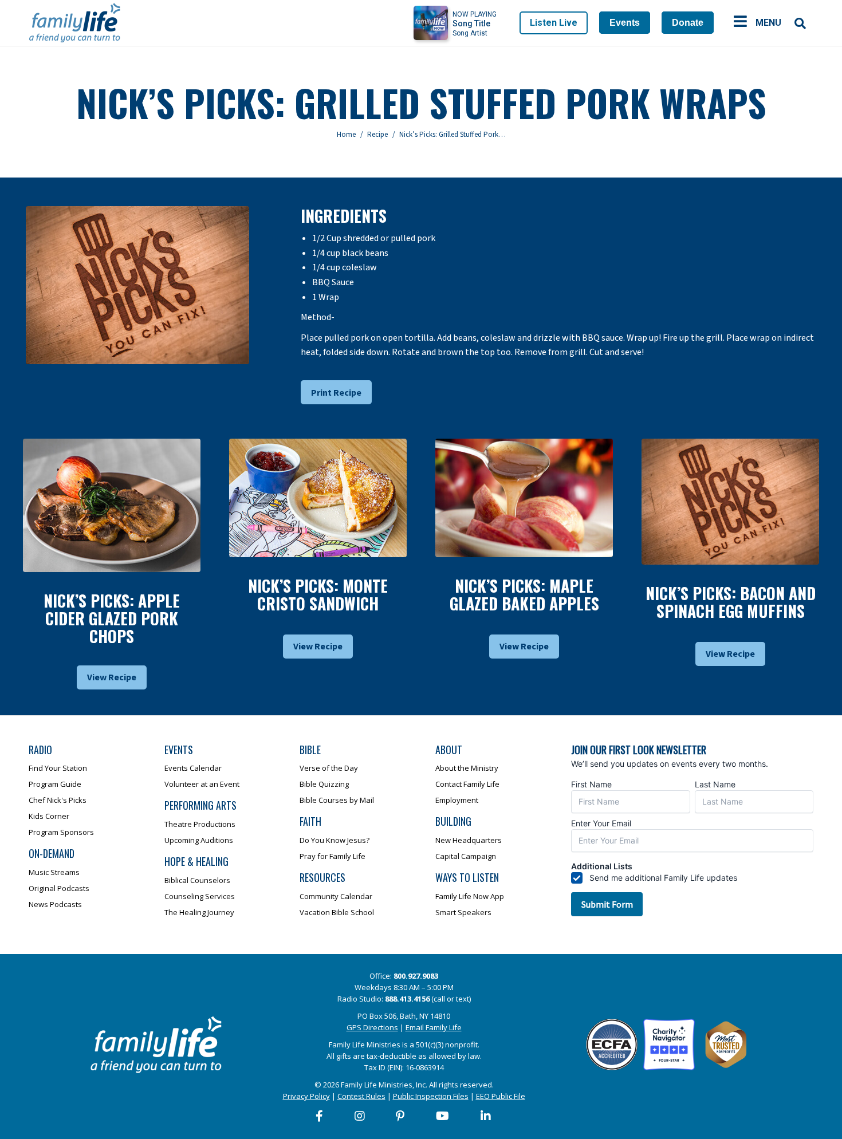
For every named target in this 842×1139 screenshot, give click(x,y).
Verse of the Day (329, 768)
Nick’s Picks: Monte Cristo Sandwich (318, 594)
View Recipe (111, 677)
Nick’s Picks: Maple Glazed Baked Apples (524, 594)
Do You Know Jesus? (334, 840)
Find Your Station (58, 768)
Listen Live (553, 22)
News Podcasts (55, 904)
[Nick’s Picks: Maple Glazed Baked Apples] (524, 498)
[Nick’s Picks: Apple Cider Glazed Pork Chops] (111, 505)
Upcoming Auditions (198, 840)
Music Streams (54, 872)
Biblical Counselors (197, 880)
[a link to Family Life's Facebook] (320, 1116)
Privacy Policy (306, 1096)
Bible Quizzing (324, 784)
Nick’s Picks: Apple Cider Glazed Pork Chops (112, 618)
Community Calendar (336, 896)
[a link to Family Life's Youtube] (443, 1116)
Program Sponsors (61, 832)
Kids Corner (49, 816)
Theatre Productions (199, 824)
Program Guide (55, 784)
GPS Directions (372, 1027)
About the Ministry (466, 768)
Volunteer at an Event (201, 784)
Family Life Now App (469, 896)
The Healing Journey (199, 912)
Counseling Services (199, 896)
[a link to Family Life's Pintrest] (401, 1116)
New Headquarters (468, 840)
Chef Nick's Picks (57, 800)
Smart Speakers (463, 912)
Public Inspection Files (431, 1096)
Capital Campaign (465, 856)
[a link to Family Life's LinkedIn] (486, 1116)
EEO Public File (500, 1096)
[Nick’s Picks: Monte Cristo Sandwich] (318, 498)
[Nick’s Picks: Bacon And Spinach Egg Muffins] (730, 501)
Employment (456, 800)
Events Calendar (193, 768)
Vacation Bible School (337, 912)
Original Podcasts (59, 888)
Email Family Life (434, 1027)
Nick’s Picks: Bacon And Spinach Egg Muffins (731, 601)
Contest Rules (361, 1096)
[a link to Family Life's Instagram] (360, 1116)
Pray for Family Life (332, 856)
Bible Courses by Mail (337, 800)
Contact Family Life (467, 784)
